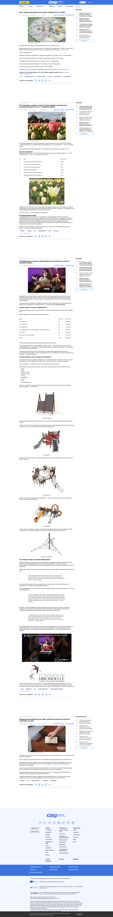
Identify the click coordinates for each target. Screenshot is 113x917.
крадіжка (22, 780)
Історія (30, 6)
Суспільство (48, 839)
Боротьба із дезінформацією (64, 836)
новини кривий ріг (42, 230)
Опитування (62, 842)
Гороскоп (75, 837)
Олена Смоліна (27, 233)
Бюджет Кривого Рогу (64, 830)
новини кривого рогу (36, 780)
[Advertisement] (46, 92)
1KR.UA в (60, 15)
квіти (50, 230)
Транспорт (76, 832)
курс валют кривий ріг (40, 76)
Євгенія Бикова (33, 15)
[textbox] (83, 7)
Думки (47, 855)
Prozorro (67, 149)
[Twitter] (46, 80)
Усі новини (84, 40)
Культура (48, 837)
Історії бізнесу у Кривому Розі (63, 850)
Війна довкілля (63, 840)
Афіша (75, 830)
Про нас (60, 6)
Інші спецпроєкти (64, 853)
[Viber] (42, 80)
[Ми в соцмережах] (40, 822)
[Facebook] (35, 80)
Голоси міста (62, 847)
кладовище (45, 780)
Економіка (48, 848)
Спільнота (48, 861)
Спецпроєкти (39, 6)
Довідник (51, 6)
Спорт (47, 845)
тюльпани (56, 230)
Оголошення (76, 834)
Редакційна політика (54, 866)
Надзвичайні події (49, 842)
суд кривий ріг (53, 780)
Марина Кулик (33, 723)
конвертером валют (64, 69)
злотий (49, 76)
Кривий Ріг (22, 230)
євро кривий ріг (67, 76)
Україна (47, 834)
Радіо (74, 841)
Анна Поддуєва (33, 109)
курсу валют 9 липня (63, 49)
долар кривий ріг (57, 76)
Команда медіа (53, 869)
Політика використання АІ (35, 873)
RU (93, 2)
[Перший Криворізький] (56, 2)
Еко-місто (62, 833)
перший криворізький (29, 76)
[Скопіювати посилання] (49, 80)
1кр (21, 76)
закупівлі (29, 230)
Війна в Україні (49, 850)
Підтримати (24, 2)
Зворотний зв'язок (74, 869)
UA (89, 2)
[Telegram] (39, 80)
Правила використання (36, 866)
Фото (46, 852)
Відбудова (62, 844)
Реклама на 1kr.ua (73, 866)
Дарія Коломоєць (26, 691)
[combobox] (83, 7)
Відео (74, 839)
